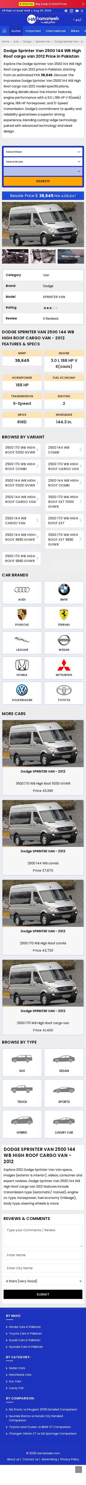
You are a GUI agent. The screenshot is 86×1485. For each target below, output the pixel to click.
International (56, 31)
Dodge (27, 41)
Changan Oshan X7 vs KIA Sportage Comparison (43, 1434)
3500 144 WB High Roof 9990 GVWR (20, 537)
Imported (33, 31)
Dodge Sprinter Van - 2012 (70, 41)
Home (5, 41)
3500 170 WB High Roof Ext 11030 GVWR (63, 502)
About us (13, 1459)
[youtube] (77, 10)
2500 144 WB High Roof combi (63, 483)
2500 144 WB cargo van (15, 520)
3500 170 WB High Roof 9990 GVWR (20, 558)
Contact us (30, 1459)
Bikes (75, 31)
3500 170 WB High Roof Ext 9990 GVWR (63, 539)
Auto (16, 41)
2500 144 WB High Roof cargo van (20, 499)
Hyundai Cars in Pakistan (26, 1347)
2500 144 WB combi (58, 450)
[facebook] (66, 10)
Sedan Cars (17, 1368)
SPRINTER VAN (54, 297)
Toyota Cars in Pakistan (25, 1333)
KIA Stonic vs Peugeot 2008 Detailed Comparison (43, 1409)
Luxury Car (16, 1388)
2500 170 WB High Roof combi (20, 466)
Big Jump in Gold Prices (44, 3)
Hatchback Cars (20, 1375)
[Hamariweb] (43, 20)
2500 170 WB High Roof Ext (63, 520)
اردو (78, 20)
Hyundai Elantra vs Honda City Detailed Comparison (36, 1418)
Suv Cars (15, 1381)
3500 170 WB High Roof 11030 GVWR (20, 450)
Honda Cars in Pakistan (25, 1327)
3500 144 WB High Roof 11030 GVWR (20, 483)
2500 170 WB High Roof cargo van (63, 466)
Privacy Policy (69, 1459)
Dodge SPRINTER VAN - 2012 (43, 771)
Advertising (49, 1459)
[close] (83, 4)
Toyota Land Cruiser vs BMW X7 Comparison (40, 1427)
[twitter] (82, 10)
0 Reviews (50, 318)
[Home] (4, 31)
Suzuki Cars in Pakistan (24, 1340)
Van (46, 275)
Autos (16, 31)
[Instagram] (71, 10)
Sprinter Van (43, 41)
